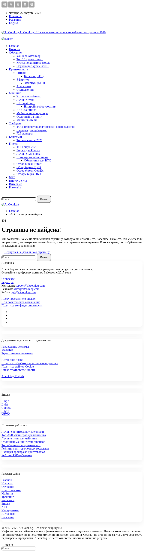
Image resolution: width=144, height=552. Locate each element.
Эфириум (22, 79)
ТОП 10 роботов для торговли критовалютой (45, 126)
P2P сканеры (24, 133)
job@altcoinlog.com (24, 292)
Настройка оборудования (40, 106)
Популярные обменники (32, 157)
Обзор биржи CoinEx (30, 170)
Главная (14, 45)
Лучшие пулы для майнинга (20, 438)
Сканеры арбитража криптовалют (23, 451)
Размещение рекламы (15, 346)
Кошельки (15, 136)
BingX (6, 401)
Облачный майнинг (29, 116)
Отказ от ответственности (18, 369)
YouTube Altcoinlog (28, 56)
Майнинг (15, 93)
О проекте (8, 278)
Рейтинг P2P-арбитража (17, 455)
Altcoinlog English (13, 376)
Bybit (5, 404)
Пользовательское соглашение (21, 302)
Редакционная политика (17, 353)
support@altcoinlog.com (30, 285)
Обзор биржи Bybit (28, 167)
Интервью (15, 184)
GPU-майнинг (25, 103)
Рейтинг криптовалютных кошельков (26, 448)
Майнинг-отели (26, 120)
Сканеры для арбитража (31, 130)
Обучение (15, 52)
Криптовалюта (18, 69)
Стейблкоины (25, 89)
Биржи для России (28, 150)
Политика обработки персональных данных (30, 363)
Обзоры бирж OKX (28, 174)
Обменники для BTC (37, 160)
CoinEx (6, 407)
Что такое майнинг (28, 96)
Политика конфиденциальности (22, 305)
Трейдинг (15, 123)
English (13, 23)
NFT (12, 177)
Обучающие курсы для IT (32, 66)
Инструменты (18, 180)
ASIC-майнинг (26, 109)
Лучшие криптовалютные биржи (23, 431)
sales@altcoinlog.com (26, 289)
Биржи (13, 143)
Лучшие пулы (25, 99)
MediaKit (7, 350)
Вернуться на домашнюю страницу (27, 252)
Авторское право (12, 359)
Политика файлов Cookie (18, 366)
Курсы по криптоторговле (33, 62)
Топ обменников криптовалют (21, 445)
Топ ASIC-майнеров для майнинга (24, 435)
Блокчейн (15, 187)
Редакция (15, 19)
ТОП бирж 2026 (26, 147)
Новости (14, 49)
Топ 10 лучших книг (29, 59)
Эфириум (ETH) (34, 82)
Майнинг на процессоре (32, 113)
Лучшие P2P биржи (28, 153)
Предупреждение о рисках (18, 298)
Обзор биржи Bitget (28, 163)
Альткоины (23, 86)
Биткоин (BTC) (34, 76)
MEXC (6, 414)
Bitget (5, 411)
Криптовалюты (11, 490)
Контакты (15, 16)
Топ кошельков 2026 (29, 140)
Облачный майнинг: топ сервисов (23, 441)
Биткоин (21, 72)
